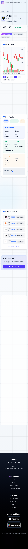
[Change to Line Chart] (7, 77)
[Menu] (25, 2)
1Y (8, 79)
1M (19, 77)
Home (2, 11)
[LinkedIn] (16, 462)
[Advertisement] (14, 99)
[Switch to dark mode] (21, 2)
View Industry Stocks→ (14, 246)
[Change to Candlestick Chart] (4, 77)
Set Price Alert (15, 266)
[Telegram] (19, 462)
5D (15, 77)
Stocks (7, 11)
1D (11, 77)
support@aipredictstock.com (14, 468)
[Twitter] (9, 462)
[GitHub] (12, 462)
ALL (13, 79)
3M (5, 79)
